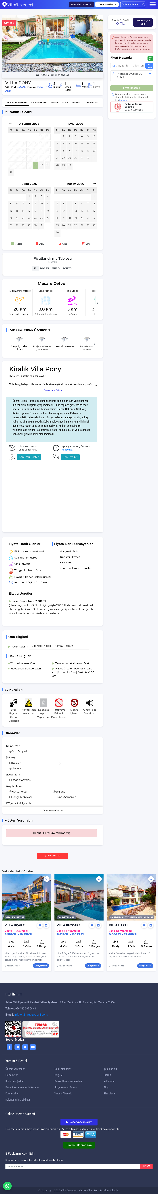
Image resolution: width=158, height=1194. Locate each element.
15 (63, 150)
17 (76, 150)
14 (57, 150)
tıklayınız (67, 449)
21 (57, 158)
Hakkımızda (11, 1075)
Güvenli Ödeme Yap (79, 1145)
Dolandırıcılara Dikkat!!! (17, 1099)
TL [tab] (35, 268)
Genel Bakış (91, 102)
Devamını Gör (52, 390)
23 (69, 158)
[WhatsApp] (7, 1186)
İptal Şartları (110, 1068)
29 (41, 164)
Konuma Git (70, 457)
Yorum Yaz (53, 855)
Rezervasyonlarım (80, 1122)
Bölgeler (58, 1075)
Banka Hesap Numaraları (68, 1081)
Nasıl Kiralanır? (62, 1068)
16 (70, 150)
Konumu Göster (29, 457)
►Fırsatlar (109, 1081)
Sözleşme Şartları (14, 1081)
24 (75, 158)
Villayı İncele (41, 966)
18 (82, 150)
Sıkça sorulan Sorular (65, 1087)
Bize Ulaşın (110, 1093)
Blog (106, 1087)
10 (76, 143)
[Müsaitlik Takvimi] (46, 925)
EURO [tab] (56, 268)
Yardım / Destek (63, 1093)
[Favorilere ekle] (47, 879)
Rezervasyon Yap (143, 22)
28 (35, 164)
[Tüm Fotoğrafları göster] (52, 43)
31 (11, 171)
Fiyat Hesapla (131, 88)
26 (88, 158)
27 (94, 158)
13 (94, 143)
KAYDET (146, 1166)
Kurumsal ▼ (12, 1093)
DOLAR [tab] (44, 268)
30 (47, 164)
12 (88, 143)
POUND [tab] (67, 268)
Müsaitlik (17, 102)
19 (88, 150)
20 (94, 150)
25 (82, 158)
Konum (75, 102)
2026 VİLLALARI (80, 4)
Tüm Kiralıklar (105, 4)
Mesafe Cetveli (59, 102)
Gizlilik (107, 1075)
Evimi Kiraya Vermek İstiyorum (22, 1087)
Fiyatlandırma (39, 102)
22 (63, 158)
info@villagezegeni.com (31, 1014)
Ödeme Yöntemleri (15, 1068)
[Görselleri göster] (40, 925)
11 (82, 143)
